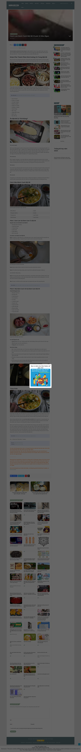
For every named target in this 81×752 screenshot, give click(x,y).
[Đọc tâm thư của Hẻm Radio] (40, 386)
